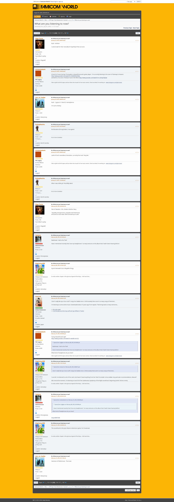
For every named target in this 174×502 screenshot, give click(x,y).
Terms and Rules (132, 500)
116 (59, 33)
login (55, 1)
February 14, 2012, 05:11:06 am (58, 458)
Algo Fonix (39, 38)
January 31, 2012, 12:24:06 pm (58, 180)
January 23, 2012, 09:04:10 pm (58, 40)
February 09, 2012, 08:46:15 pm (58, 298)
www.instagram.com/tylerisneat (114, 82)
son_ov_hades (40, 97)
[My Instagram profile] (36, 90)
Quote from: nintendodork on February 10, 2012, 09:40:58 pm (68, 400)
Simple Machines (46, 500)
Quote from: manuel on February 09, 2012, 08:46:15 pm (67, 367)
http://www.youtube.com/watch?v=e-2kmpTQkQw (93, 78)
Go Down (37, 33)
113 (50, 33)
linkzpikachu (40, 124)
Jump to (122, 490)
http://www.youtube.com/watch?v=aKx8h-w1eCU (65, 338)
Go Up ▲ (139, 500)
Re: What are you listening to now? (60, 38)
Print (137, 33)
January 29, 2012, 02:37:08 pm (58, 126)
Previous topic (127, 28)
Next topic (136, 28)
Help (126, 500)
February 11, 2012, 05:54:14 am (58, 396)
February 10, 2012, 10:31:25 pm (58, 363)
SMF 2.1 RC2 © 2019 (37, 500)
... (48, 33)
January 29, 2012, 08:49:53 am (58, 99)
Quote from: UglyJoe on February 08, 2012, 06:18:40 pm (67, 342)
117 (61, 33)
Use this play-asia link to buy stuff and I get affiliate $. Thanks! (68, 311)
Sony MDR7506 (55, 417)
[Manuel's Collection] (36, 322)
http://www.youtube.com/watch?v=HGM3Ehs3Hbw (65, 76)
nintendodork (40, 69)
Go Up (36, 482)
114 (53, 33)
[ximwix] (36, 254)
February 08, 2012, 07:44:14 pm (58, 265)
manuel (65, 20)
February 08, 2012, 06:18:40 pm (58, 237)
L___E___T (70, 20)
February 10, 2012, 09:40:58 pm (58, 333)
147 (65, 33)
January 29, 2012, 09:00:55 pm (58, 152)
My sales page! (57, 309)
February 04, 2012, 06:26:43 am (58, 206)
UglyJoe (38, 235)
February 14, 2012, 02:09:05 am (58, 425)
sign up (61, 1)
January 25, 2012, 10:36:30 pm (58, 71)
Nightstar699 (40, 263)
